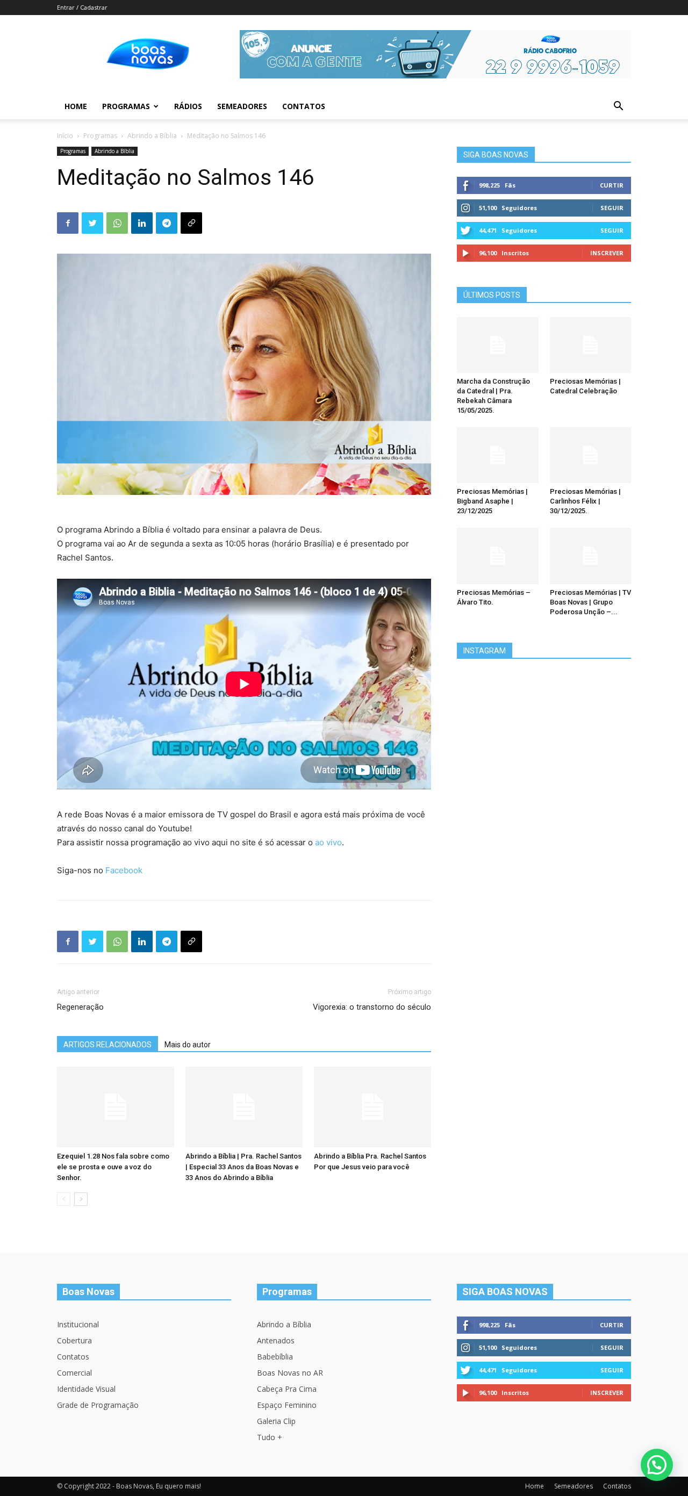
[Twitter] (92, 223)
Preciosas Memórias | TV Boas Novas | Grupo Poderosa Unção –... (590, 602)
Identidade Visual (86, 1389)
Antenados (276, 1340)
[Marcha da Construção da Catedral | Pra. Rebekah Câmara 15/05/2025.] (498, 345)
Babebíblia (275, 1356)
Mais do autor (187, 1044)
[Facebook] (67, 223)
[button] (618, 107)
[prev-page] (63, 1199)
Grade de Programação (98, 1405)
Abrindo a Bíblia (152, 135)
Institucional (78, 1324)
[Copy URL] (191, 223)
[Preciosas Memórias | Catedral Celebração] (591, 345)
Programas (126, 106)
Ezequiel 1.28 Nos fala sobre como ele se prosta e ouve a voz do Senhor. (113, 1167)
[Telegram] (166, 223)
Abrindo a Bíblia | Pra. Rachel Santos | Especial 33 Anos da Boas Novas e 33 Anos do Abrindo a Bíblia (243, 1167)
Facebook (123, 870)
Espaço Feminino (287, 1405)
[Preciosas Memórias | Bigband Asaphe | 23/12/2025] (498, 455)
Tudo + (269, 1437)
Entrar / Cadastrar (82, 7)
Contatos (303, 106)
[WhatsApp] (117, 223)
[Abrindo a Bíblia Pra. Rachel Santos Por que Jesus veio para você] (372, 1107)
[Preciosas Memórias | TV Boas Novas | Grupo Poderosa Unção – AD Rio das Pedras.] (591, 556)
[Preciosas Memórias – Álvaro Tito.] (498, 556)
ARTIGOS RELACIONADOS (107, 1044)
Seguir (612, 208)
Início (65, 135)
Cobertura (74, 1340)
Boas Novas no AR (290, 1373)
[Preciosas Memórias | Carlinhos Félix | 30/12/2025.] (591, 455)
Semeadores (242, 106)
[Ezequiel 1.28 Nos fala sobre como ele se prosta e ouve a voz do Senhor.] (115, 1107)
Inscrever (607, 253)
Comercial (74, 1373)
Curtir (612, 185)
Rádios (188, 106)
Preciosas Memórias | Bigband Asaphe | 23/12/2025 (492, 501)
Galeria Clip (276, 1421)
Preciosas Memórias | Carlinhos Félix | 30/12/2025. (585, 501)
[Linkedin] (142, 223)
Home (75, 106)
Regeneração (80, 1007)
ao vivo (328, 842)
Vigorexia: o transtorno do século (372, 1007)
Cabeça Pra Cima (287, 1389)
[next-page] (81, 1199)
